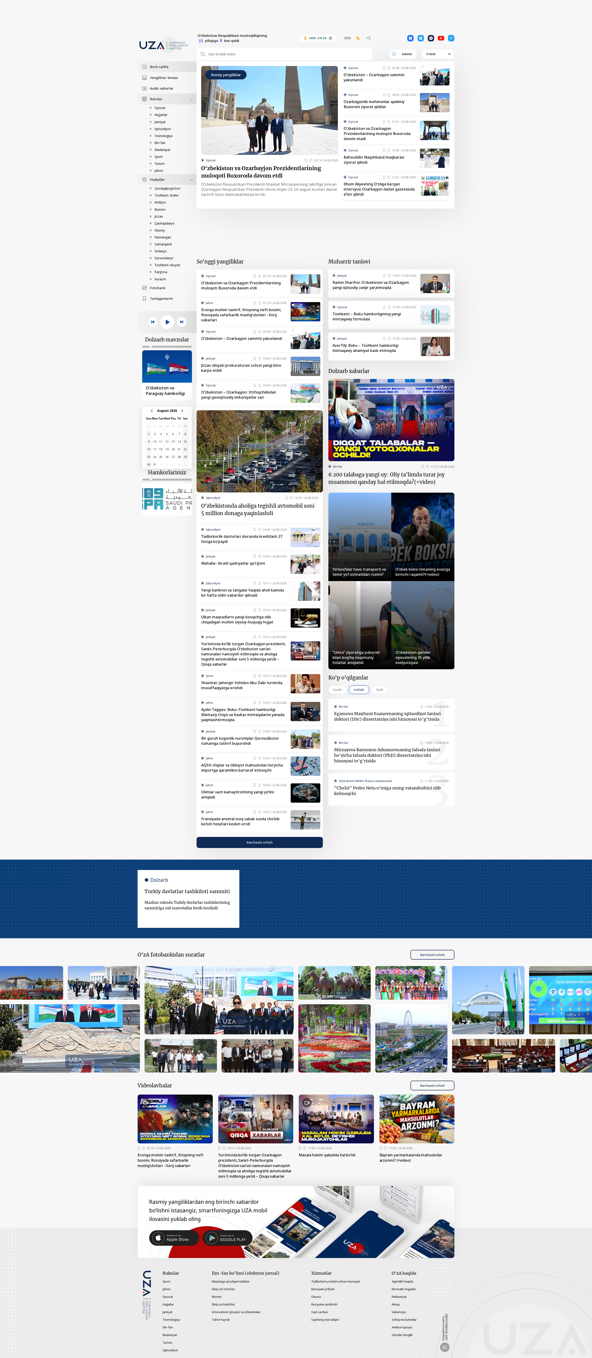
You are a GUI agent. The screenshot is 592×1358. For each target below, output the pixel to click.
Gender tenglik (402, 1335)
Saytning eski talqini (325, 1319)
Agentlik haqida (402, 1281)
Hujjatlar (160, 115)
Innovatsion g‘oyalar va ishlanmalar (236, 1312)
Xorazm (160, 279)
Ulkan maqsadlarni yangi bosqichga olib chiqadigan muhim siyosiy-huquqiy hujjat (237, 619)
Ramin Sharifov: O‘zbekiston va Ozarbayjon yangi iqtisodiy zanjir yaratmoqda (371, 285)
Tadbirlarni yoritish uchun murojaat (335, 1281)
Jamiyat (160, 122)
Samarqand (163, 244)
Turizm (159, 163)
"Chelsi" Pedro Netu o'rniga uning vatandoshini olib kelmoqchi (387, 790)
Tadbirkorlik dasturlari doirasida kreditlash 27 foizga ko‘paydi (241, 539)
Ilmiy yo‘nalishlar (223, 1304)
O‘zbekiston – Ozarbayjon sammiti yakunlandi (374, 77)
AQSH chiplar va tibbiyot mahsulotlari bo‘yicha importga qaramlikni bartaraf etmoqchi (242, 768)
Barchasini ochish (260, 842)
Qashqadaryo (164, 223)
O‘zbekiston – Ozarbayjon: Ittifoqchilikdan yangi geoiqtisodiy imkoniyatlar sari (238, 395)
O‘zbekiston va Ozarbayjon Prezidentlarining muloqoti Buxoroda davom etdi (261, 172)
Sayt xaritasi (319, 1312)
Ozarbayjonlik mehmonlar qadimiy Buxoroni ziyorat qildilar (374, 104)
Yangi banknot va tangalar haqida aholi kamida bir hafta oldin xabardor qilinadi (242, 593)
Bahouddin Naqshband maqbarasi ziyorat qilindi (374, 160)
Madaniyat (162, 149)
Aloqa (396, 1304)
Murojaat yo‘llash (323, 1289)
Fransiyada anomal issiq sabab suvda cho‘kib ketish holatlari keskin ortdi (240, 821)
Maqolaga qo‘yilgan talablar (231, 1281)
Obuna (316, 1297)
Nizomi (216, 1297)
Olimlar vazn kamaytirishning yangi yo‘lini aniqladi (237, 794)
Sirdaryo (160, 251)
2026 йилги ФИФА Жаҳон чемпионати (365, 781)
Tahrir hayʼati (221, 1319)
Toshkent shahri (166, 195)
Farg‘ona (160, 272)
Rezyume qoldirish (324, 1304)
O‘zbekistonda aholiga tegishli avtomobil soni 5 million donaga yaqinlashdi (257, 509)
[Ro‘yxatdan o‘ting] (306, 160)
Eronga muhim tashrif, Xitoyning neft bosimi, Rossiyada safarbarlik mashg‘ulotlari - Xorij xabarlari (241, 314)
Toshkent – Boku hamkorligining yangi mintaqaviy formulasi (367, 316)
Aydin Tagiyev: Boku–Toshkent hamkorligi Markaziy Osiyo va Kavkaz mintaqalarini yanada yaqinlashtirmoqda (242, 714)
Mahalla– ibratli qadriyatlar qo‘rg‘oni (233, 563)
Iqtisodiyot (162, 129)
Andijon (160, 202)
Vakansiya (399, 1312)
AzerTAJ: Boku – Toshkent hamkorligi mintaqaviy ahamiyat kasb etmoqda (365, 348)
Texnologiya (163, 136)
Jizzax (158, 216)
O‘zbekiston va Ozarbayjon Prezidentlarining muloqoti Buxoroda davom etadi (377, 133)
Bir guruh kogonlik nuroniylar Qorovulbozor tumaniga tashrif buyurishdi (240, 741)
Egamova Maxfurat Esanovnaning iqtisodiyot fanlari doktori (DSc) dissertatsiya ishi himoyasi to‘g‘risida (387, 716)
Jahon (158, 170)
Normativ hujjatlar (404, 1289)
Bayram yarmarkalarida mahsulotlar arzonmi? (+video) (411, 1157)
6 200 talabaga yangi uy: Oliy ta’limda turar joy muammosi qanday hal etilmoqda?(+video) (386, 478)
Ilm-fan (159, 143)
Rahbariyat (399, 1297)
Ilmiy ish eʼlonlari (223, 1289)
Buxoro (160, 209)
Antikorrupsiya (402, 1327)
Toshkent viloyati (167, 265)
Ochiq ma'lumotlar (404, 1319)
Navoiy (159, 230)
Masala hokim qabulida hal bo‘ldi (327, 1155)
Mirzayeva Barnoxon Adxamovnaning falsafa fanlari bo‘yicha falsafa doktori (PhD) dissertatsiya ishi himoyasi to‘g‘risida (387, 755)
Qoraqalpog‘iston (167, 188)
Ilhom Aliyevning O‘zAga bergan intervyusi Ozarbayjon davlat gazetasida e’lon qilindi (379, 189)
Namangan (162, 237)
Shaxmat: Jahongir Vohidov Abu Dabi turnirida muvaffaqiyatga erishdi (241, 685)
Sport (158, 156)
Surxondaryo (163, 258)
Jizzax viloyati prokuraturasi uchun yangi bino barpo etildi (241, 368)
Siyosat (160, 108)
